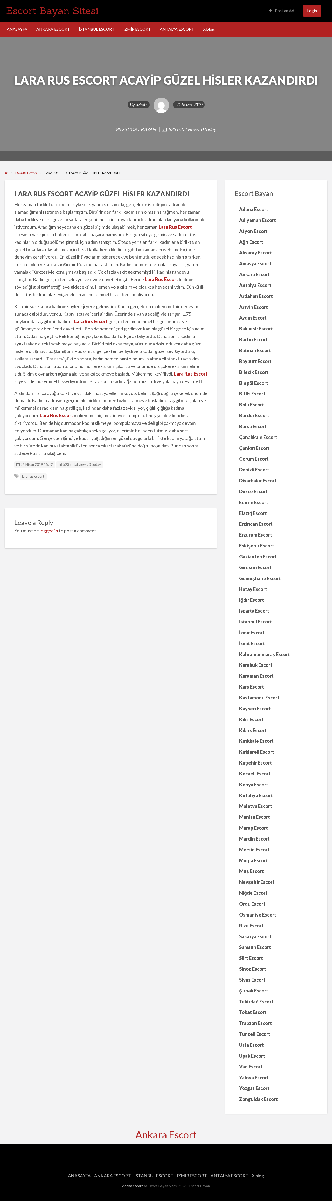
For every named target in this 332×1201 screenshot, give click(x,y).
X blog (209, 29)
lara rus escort (33, 476)
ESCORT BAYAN (139, 129)
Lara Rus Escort (175, 227)
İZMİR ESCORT (137, 29)
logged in (49, 530)
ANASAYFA (17, 29)
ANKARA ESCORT (53, 29)
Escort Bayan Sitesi (52, 10)
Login (312, 10)
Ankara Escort (166, 1135)
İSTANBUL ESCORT (97, 29)
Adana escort (132, 1186)
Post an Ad (284, 10)
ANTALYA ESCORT (177, 29)
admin (142, 104)
